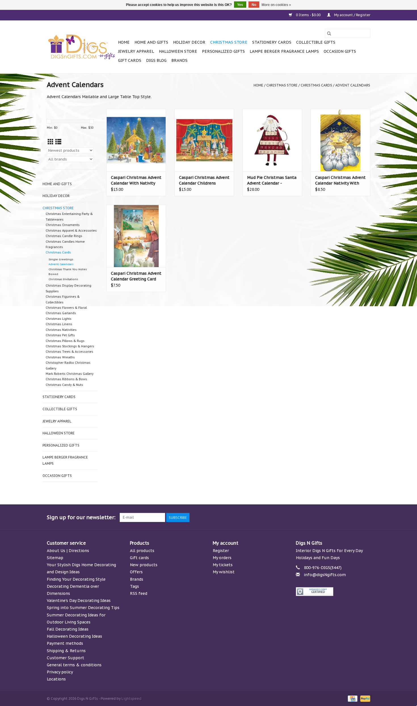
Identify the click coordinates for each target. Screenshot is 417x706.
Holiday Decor (189, 42)
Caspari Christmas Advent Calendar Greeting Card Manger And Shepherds (136, 276)
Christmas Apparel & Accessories (71, 230)
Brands (179, 60)
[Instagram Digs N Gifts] (365, 517)
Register (221, 550)
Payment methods (65, 643)
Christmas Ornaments (63, 225)
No (254, 5)
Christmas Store (228, 42)
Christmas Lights (58, 319)
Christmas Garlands (61, 313)
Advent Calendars (352, 85)
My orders (222, 557)
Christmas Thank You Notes (68, 269)
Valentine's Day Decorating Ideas (79, 600)
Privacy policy (60, 672)
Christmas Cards (316, 85)
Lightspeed (131, 698)
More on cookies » (276, 5)
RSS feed (138, 593)
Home (124, 42)
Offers (136, 571)
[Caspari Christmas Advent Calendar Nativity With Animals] (340, 140)
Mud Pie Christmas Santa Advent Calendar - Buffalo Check (271, 180)
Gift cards (129, 60)
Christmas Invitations (63, 279)
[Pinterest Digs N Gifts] (335, 517)
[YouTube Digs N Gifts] (345, 517)
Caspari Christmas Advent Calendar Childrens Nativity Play (204, 180)
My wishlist (224, 571)
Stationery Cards (271, 42)
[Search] (329, 33)
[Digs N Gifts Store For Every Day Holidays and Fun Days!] (81, 47)
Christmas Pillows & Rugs (65, 341)
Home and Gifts (151, 42)
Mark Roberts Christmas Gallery (70, 374)
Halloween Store (178, 51)
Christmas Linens (59, 324)
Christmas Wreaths (60, 357)
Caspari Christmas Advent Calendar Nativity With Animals (340, 180)
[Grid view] (51, 142)
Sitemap (55, 557)
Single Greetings (61, 259)
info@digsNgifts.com (325, 574)
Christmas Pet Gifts (60, 335)
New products (143, 564)
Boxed (53, 274)
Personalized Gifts (223, 51)
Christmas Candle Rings (64, 236)
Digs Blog (156, 60)
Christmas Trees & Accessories (69, 352)
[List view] (58, 142)
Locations (56, 679)
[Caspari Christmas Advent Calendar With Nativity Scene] (136, 140)
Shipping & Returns (66, 650)
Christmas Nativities (61, 330)
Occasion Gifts (340, 51)
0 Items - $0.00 (308, 15)
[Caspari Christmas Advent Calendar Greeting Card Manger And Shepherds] (136, 236)
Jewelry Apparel (136, 51)
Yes (240, 5)
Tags (134, 586)
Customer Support (65, 657)
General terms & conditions (74, 664)
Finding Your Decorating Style (76, 579)
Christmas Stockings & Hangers (70, 346)
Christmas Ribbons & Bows (66, 379)
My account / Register (351, 15)
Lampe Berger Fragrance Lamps (284, 51)
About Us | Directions (68, 550)
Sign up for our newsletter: (81, 517)
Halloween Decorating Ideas (74, 636)
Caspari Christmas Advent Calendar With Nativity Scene (136, 180)
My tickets (223, 564)
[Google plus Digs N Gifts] (324, 517)
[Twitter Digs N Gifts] (314, 517)
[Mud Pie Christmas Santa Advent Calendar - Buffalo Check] (272, 140)
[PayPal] (364, 698)
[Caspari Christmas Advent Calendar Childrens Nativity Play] (204, 140)
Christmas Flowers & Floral (66, 308)
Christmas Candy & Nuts (64, 385)
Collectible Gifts (315, 42)
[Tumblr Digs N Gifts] (355, 517)
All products (142, 550)
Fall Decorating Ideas (68, 629)
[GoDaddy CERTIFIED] (333, 591)
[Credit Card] (352, 698)
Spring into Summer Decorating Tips (83, 607)
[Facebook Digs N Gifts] (304, 517)
